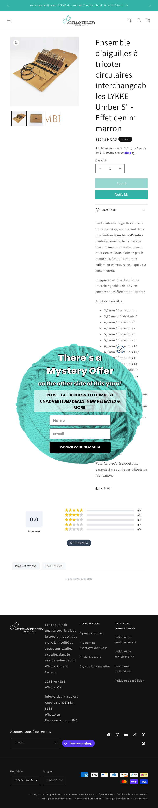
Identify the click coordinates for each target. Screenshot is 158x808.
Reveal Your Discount (80, 447)
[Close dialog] (120, 349)
